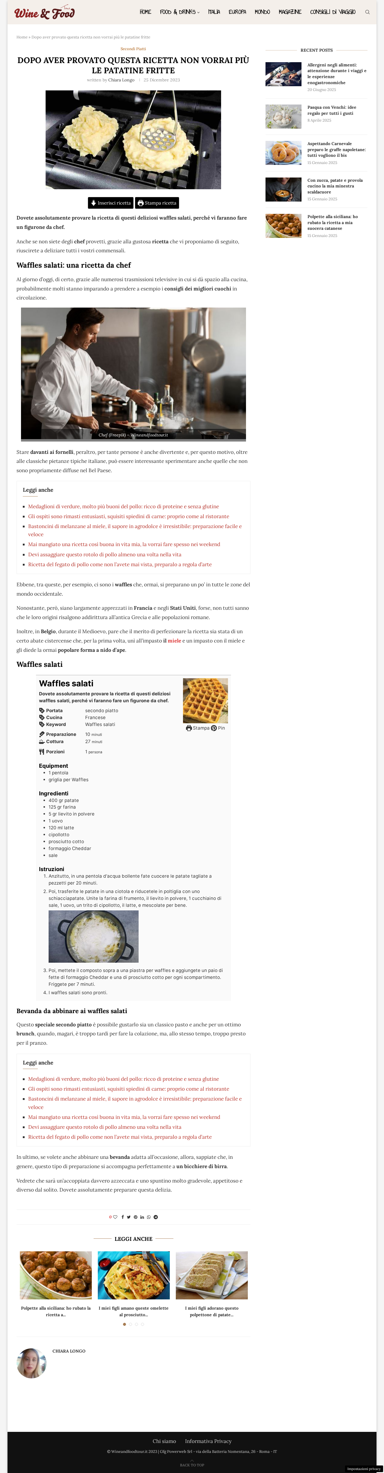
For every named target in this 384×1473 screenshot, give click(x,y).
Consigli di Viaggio (333, 12)
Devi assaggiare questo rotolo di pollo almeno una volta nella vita (105, 554)
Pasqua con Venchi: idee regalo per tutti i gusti (332, 110)
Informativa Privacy (208, 1441)
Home (145, 12)
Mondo (262, 12)
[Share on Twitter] (129, 1217)
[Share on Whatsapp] (149, 1217)
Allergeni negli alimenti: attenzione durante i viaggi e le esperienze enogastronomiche (337, 73)
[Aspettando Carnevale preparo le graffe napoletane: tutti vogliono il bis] (284, 153)
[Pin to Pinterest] (135, 1217)
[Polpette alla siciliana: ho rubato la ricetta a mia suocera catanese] (56, 1275)
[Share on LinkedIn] (142, 1217)
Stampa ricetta (160, 203)
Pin (221, 728)
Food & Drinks (178, 12)
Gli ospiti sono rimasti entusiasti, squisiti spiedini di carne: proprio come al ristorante (128, 516)
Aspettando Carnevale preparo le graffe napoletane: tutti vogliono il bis (337, 149)
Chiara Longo (121, 80)
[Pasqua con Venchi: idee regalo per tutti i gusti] (284, 117)
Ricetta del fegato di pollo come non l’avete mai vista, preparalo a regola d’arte (120, 564)
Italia (214, 12)
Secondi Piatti (133, 49)
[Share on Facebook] (123, 1217)
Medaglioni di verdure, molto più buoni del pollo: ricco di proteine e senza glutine (123, 506)
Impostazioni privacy (364, 1469)
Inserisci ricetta (114, 203)
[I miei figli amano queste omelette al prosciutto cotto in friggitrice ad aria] (134, 1275)
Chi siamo (164, 1441)
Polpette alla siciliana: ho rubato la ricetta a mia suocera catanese (333, 222)
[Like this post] (115, 1217)
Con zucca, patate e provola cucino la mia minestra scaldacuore (335, 186)
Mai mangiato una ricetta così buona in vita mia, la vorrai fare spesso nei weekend (124, 544)
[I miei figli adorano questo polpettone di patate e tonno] (212, 1275)
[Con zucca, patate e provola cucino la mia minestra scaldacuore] (284, 190)
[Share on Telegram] (156, 1217)
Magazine (290, 12)
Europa (237, 12)
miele (173, 640)
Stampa (201, 728)
